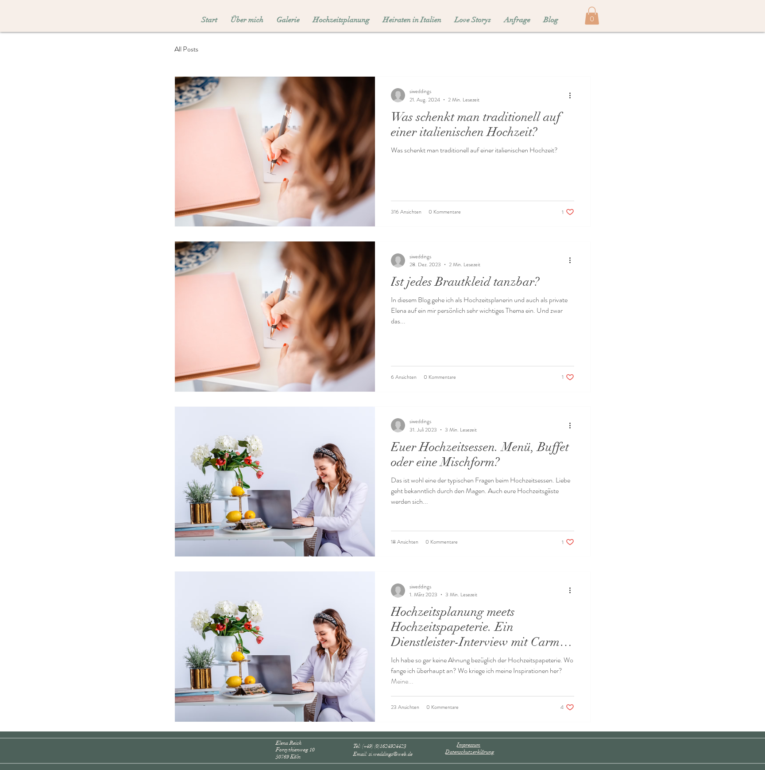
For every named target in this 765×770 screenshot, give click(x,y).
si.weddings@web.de (391, 754)
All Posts (186, 49)
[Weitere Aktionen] (573, 95)
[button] (591, 16)
